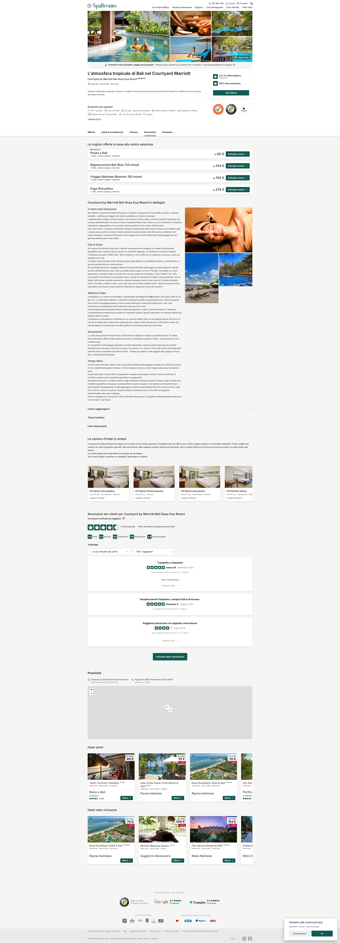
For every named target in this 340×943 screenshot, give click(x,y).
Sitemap (154, 938)
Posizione (167, 132)
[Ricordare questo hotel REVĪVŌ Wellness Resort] (142, 819)
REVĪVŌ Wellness (157, 845)
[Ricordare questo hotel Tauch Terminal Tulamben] (91, 756)
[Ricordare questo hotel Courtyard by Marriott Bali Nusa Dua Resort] (249, 14)
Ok (322, 934)
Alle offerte (231, 92)
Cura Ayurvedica (160, 7)
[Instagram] (244, 938)
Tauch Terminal (104, 783)
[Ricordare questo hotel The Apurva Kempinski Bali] (193, 819)
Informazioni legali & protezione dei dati (126, 938)
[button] (167, 707)
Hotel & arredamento (112, 132)
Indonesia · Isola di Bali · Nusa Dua (104, 84)
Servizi (147, 938)
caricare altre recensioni (170, 656)
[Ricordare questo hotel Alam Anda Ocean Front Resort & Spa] (142, 756)
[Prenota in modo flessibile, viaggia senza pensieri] (234, 65)
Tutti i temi (247, 7)
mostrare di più (94, 119)
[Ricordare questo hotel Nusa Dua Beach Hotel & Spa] (193, 756)
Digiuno (199, 7)
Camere (134, 132)
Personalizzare (299, 934)
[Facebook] (250, 938)
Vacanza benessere (182, 7)
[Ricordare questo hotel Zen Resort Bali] (244, 756)
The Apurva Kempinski (207, 845)
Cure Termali (232, 7)
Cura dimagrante (214, 7)
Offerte (91, 132)
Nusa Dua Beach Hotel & (208, 783)
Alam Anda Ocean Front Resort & (159, 785)
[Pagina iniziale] (103, 5)
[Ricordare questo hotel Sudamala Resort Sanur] (244, 819)
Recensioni (150, 132)
